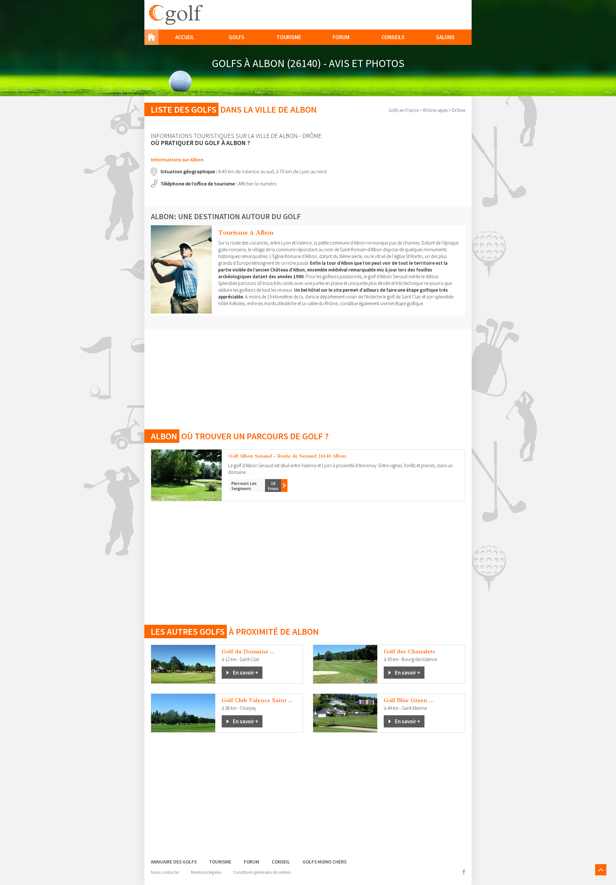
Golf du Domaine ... (248, 651)
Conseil (281, 862)
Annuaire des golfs (174, 862)
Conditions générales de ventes (261, 872)
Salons (445, 37)
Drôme (458, 110)
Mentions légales (206, 872)
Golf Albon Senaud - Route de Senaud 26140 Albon (287, 456)
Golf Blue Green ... (408, 700)
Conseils (393, 37)
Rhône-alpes (435, 110)
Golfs (236, 37)
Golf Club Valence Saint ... (257, 700)
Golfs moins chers (324, 862)
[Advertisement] (308, 375)
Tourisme (289, 37)
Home (151, 37)
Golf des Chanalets (409, 651)
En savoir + (245, 672)
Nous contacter (165, 872)
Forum (341, 37)
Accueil (184, 37)
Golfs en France (404, 110)
